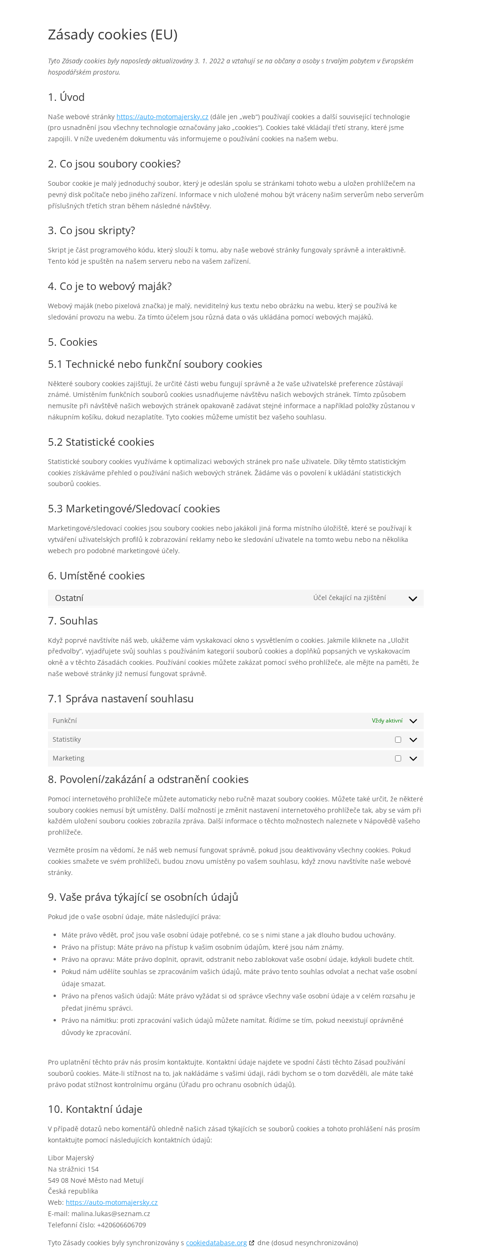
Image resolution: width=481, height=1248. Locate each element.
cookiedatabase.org (216, 1242)
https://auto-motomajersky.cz (162, 116)
